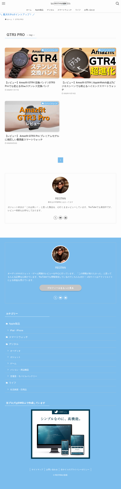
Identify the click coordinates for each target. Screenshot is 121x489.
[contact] (65, 218)
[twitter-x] (55, 218)
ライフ (12, 382)
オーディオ (15, 350)
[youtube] (60, 218)
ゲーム (13, 363)
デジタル (13, 344)
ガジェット (15, 356)
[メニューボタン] (3, 3)
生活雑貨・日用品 (18, 389)
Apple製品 (14, 323)
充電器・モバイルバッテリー (23, 376)
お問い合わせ (52, 469)
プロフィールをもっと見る (60, 287)
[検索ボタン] (117, 3)
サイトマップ (37, 469)
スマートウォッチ (18, 337)
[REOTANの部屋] (60, 3)
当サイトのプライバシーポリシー (75, 469)
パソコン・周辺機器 (19, 369)
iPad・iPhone (16, 330)
